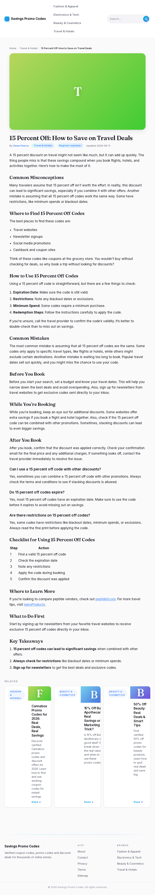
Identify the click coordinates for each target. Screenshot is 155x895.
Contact (83, 857)
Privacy (82, 863)
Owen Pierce (21, 145)
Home (12, 48)
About (81, 851)
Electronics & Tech (66, 14)
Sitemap (83, 875)
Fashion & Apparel (65, 6)
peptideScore (105, 599)
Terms (82, 869)
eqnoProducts (34, 604)
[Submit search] (146, 19)
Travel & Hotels (63, 31)
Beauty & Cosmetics (67, 23)
